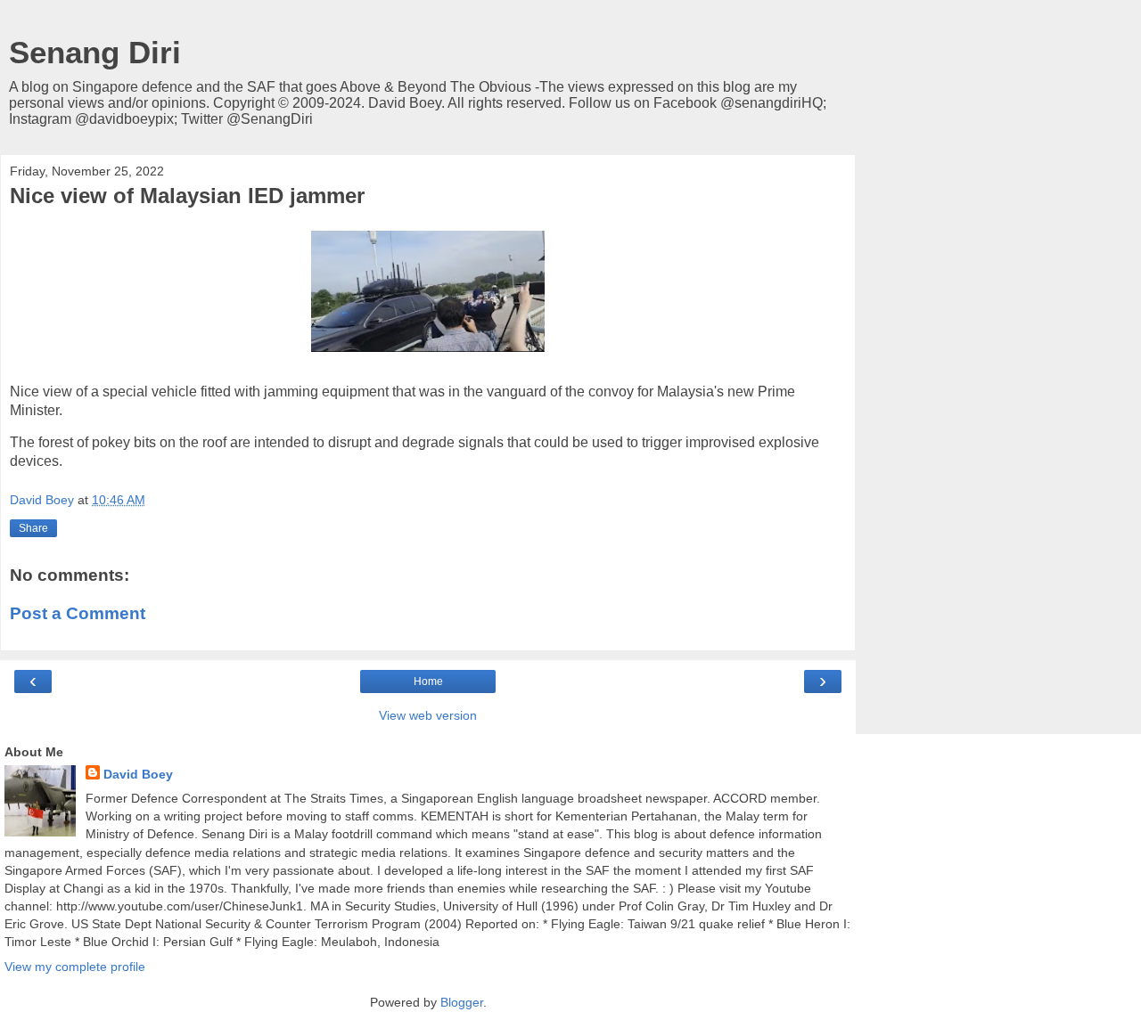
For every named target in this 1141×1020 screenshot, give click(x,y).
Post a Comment (77, 613)
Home (428, 681)
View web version (428, 715)
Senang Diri (95, 52)
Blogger (461, 1002)
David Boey (138, 774)
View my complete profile (74, 966)
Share (33, 528)
